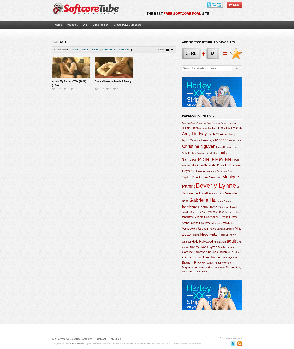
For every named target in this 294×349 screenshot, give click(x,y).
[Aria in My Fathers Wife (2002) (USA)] (71, 67)
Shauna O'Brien (216, 252)
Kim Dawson (198, 171)
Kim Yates (210, 228)
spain (191, 128)
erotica (187, 217)
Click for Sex (100, 24)
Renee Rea (188, 257)
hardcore (189, 207)
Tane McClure (189, 123)
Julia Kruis (201, 271)
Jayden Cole (190, 177)
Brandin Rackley (194, 262)
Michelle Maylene (215, 159)
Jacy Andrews (225, 201)
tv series (221, 140)
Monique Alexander (203, 165)
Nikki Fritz (208, 234)
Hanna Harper (208, 207)
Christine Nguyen (198, 146)
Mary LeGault (219, 128)
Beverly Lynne (216, 185)
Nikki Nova (216, 223)
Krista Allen (220, 241)
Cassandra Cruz (225, 171)
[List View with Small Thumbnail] (172, 50)
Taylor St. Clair (232, 212)
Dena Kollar (219, 267)
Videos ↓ (72, 24)
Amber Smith (190, 222)
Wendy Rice (188, 271)
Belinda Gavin (216, 193)
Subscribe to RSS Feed (239, 343)
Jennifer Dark (188, 212)
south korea (202, 257)
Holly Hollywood (202, 241)
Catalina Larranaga (202, 140)
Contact (101, 339)
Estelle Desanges (224, 147)
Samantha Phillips (225, 229)
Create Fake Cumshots (127, 24)
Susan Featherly (206, 217)
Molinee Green (216, 212)
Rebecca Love (225, 235)
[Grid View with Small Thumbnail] (167, 50)
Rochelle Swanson (197, 153)
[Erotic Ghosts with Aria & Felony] (114, 67)
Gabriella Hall (203, 200)
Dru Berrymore (229, 257)
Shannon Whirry (203, 128)
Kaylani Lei (223, 165)
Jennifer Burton (203, 267)
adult (231, 241)
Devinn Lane (235, 140)
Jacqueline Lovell (195, 193)
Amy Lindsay (194, 133)
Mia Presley (233, 252)
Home (58, 24)
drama (196, 235)
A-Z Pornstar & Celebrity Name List (72, 339)
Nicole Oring (234, 267)
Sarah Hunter (213, 263)
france (215, 257)
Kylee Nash (201, 212)
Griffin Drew (228, 217)
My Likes (234, 4)
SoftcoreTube (76, 343)
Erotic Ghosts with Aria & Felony (113, 81)
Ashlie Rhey (213, 153)
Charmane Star (203, 123)
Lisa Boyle (205, 223)
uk (238, 187)
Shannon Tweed (228, 207)
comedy (211, 171)
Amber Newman (210, 177)
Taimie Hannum (226, 247)
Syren (213, 247)
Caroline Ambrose (193, 252)
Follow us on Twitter (233, 343)
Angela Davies (220, 123)
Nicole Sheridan (218, 134)
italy (200, 228)
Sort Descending (132, 50)
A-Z (85, 24)
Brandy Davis (198, 247)
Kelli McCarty (235, 128)
